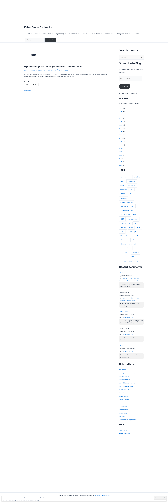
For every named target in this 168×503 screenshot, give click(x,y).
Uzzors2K (122, 416)
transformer (124, 257)
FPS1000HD (124, 206)
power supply (132, 232)
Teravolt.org (123, 413)
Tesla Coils (108, 34)
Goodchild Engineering (127, 383)
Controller (123, 189)
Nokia (122, 232)
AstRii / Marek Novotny (127, 373)
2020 (120, 128)
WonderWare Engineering (128, 419)
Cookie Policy (35, 500)
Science (84, 34)
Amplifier (137, 177)
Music (138, 227)
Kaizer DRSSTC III (127, 317)
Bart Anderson (124, 376)
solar (122, 248)
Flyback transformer (126, 202)
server (127, 240)
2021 (120, 125)
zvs (137, 261)
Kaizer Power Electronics (38, 27)
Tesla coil (135, 252)
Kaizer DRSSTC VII (128, 351)
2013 (120, 152)
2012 (120, 155)
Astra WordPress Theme (102, 495)
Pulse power (130, 236)
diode (131, 189)
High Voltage (60, 34)
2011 (120, 158)
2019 (120, 131)
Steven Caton (123, 410)
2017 (120, 138)
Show (134, 240)
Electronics (73, 34)
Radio (139, 236)
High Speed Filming (126, 210)
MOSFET (123, 227)
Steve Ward (123, 406)
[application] (30, 33)
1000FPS (127, 177)
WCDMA (123, 261)
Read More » (28, 91)
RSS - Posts (123, 430)
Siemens (123, 244)
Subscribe (51, 40)
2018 (120, 135)
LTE (130, 223)
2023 (120, 118)
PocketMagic (123, 393)
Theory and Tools (122, 34)
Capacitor (131, 185)
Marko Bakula (124, 389)
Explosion (123, 198)
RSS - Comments (125, 433)
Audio (36, 34)
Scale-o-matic (124, 399)
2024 (120, 115)
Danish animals (124, 379)
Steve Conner (123, 403)
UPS (132, 257)
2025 (120, 111)
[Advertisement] (83, 12)
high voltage (125, 214)
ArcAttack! (122, 369)
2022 (120, 121)
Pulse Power (96, 34)
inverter (123, 223)
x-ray (130, 261)
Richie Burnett (124, 396)
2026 (120, 108)
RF (121, 240)
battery (122, 185)
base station (131, 181)
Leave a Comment (30, 70)
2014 (120, 148)
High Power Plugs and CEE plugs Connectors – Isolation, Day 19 (53, 66)
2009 (120, 165)
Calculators (47, 34)
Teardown (124, 252)
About (28, 34)
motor (131, 227)
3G (121, 177)
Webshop (136, 34)
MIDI (136, 223)
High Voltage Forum (126, 386)
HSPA (134, 214)
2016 (120, 141)
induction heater (133, 219)
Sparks (129, 248)
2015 (120, 145)
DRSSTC (123, 194)
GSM (132, 206)
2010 (120, 161)
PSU (121, 236)
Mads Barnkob (124, 273)
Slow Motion (133, 244)
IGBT (122, 219)
